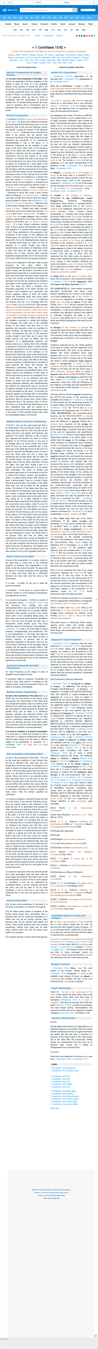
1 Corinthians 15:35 (73, 379)
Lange (43, 60)
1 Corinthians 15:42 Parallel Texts (64, 1071)
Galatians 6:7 (75, 745)
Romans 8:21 (85, 758)
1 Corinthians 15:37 (80, 1059)
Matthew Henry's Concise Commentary (26, 421)
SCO (49, 63)
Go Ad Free (4, 1339)
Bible (4, 35)
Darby (86, 55)
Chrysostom (71, 55)
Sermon (42, 63)
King (37, 60)
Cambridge (59, 55)
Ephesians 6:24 (68, 947)
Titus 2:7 (62, 949)
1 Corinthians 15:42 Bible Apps (63, 1091)
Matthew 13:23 (41, 200)
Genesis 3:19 (62, 1005)
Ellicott (11, 57)
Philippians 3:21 (69, 1000)
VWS (59, 63)
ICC (21, 60)
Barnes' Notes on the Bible (20, 556)
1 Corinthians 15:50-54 (82, 737)
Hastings (85, 57)
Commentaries (12, 35)
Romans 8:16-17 (58, 435)
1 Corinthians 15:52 (68, 183)
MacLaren (51, 60)
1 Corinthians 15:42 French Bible (63, 1101)
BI (46, 55)
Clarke (80, 55)
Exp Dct (29, 57)
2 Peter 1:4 (84, 942)
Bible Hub (54, 1108)
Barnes (25, 55)
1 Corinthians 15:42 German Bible (64, 1104)
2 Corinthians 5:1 (62, 780)
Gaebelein (46, 57)
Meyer (72, 60)
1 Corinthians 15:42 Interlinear (62, 1068)
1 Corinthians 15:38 (63, 168)
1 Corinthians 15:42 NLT (60, 1079)
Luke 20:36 (75, 493)
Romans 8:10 (72, 748)
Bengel (33, 55)
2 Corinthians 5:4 (77, 780)
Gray (63, 57)
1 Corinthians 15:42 (59, 643)
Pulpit (35, 63)
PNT (86, 60)
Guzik (68, 57)
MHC (59, 60)
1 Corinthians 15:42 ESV (60, 1082)
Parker (79, 60)
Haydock (76, 57)
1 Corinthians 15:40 (58, 281)
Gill (58, 57)
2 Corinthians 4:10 (72, 777)
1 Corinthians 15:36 (71, 79)
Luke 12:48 (69, 708)
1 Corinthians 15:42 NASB (61, 1084)
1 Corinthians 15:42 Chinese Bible (64, 1099)
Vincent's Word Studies (63, 1018)
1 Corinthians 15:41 (61, 82)
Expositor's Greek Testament (66, 639)
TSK (70, 63)
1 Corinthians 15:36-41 (34, 603)
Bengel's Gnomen (60, 964)
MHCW (65, 60)
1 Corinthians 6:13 (31, 299)
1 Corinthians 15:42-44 (15, 119)
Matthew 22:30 (62, 493)
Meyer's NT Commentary (63, 72)
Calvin (50, 55)
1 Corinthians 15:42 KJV (60, 1087)
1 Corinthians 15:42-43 (60, 683)
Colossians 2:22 (72, 942)
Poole (28, 63)
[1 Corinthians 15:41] (3, 605)
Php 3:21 (9, 203)
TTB (54, 63)
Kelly (31, 60)
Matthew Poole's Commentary (22, 692)
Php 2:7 (85, 767)
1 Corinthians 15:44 (66, 106)
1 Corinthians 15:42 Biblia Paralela (64, 1096)
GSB (53, 57)
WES (65, 63)
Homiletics (13, 60)
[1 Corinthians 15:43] (95, 605)
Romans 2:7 (55, 947)
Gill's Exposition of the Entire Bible (24, 754)
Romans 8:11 (55, 767)
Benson (40, 55)
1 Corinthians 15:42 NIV (60, 1076)
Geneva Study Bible (17, 900)
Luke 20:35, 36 (66, 1013)
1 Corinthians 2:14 (79, 400)
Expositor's (19, 57)
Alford (18, 55)
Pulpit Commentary (61, 988)
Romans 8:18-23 (61, 782)
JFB (26, 60)
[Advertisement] (51, 1155)
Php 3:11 (78, 591)
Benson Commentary (17, 115)
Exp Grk (37, 57)
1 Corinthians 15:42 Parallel (61, 1094)
